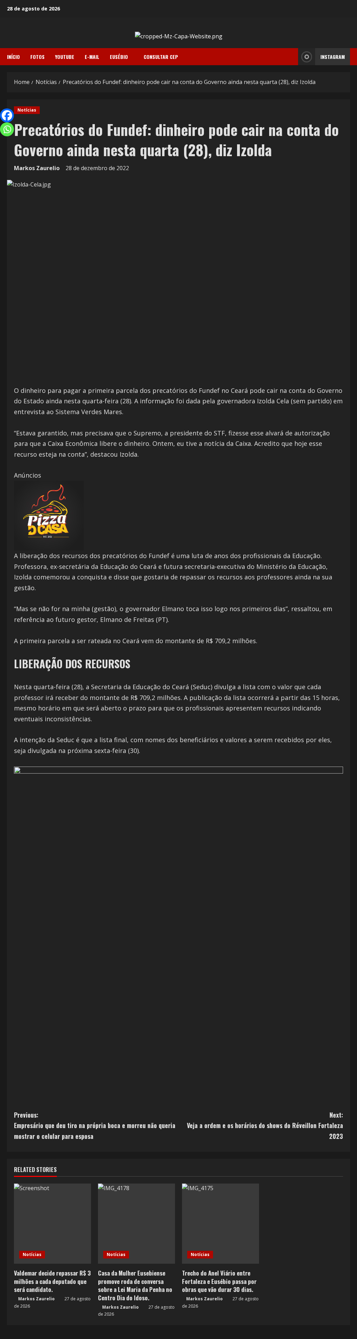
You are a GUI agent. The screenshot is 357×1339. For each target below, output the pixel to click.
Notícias (26, 110)
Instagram (332, 56)
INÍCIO (13, 56)
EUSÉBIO (119, 56)
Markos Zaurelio (37, 168)
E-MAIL (92, 56)
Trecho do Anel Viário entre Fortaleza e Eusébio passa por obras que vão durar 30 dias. (219, 1281)
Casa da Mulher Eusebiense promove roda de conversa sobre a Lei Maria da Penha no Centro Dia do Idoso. (135, 1285)
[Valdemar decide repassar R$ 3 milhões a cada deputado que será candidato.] (52, 1224)
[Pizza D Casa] (49, 515)
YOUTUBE (64, 56)
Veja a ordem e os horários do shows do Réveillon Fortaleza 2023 (265, 1125)
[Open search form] (291, 56)
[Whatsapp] (7, 129)
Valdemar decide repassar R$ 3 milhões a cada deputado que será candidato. (52, 1281)
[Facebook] (7, 115)
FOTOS (37, 56)
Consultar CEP (161, 56)
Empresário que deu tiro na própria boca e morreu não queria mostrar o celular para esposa (94, 1125)
